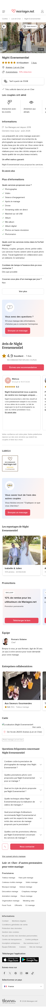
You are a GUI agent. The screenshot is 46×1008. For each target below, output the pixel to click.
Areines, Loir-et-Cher (15, 67)
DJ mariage (30, 905)
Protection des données (12, 928)
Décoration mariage (10, 891)
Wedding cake (28, 901)
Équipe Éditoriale (9, 947)
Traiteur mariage (8, 878)
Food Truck (6, 905)
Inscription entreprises (11, 943)
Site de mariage (35, 947)
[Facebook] (4, 973)
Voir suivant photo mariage (14, 856)
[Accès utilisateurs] (42, 11)
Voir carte (36, 727)
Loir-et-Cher (16, 19)
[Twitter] (10, 973)
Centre (5, 19)
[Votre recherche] (4, 26)
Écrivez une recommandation (23, 367)
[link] (22, 555)
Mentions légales (19, 921)
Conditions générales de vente (15, 925)
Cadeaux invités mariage (12, 882)
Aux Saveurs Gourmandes (18, 703)
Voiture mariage (25, 887)
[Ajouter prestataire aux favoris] (42, 26)
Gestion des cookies (10, 932)
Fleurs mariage (26, 896)
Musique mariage (9, 887)
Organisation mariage (10, 901)
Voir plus (23, 291)
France (11, 986)
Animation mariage (9, 896)
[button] (23, 318)
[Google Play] (30, 962)
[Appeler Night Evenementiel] (5, 847)
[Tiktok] (32, 973)
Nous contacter (27, 846)
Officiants (18, 905)
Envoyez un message (17, 330)
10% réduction (25, 72)
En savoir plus (8, 171)
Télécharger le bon (21, 620)
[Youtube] (27, 973)
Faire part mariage (26, 878)
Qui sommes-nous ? (32, 943)
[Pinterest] (15, 973)
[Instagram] (21, 973)
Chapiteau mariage (29, 891)
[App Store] (11, 962)
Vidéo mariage (32, 882)
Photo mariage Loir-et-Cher (13, 740)
